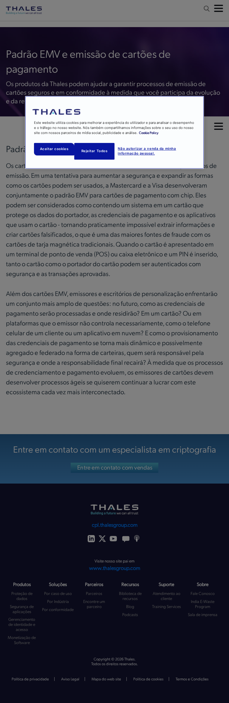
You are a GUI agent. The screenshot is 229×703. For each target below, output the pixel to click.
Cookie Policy (148, 133)
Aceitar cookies (54, 149)
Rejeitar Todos (94, 151)
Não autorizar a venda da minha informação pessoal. (147, 150)
